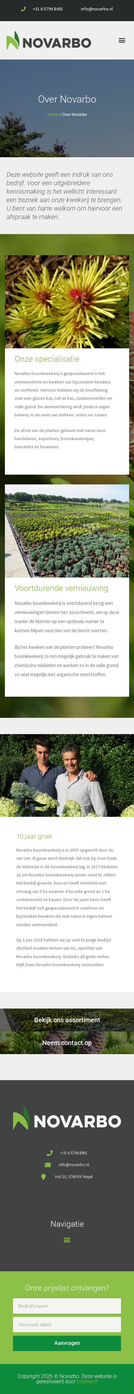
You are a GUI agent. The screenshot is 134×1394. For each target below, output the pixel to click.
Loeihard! (87, 1381)
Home (53, 114)
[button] (122, 40)
